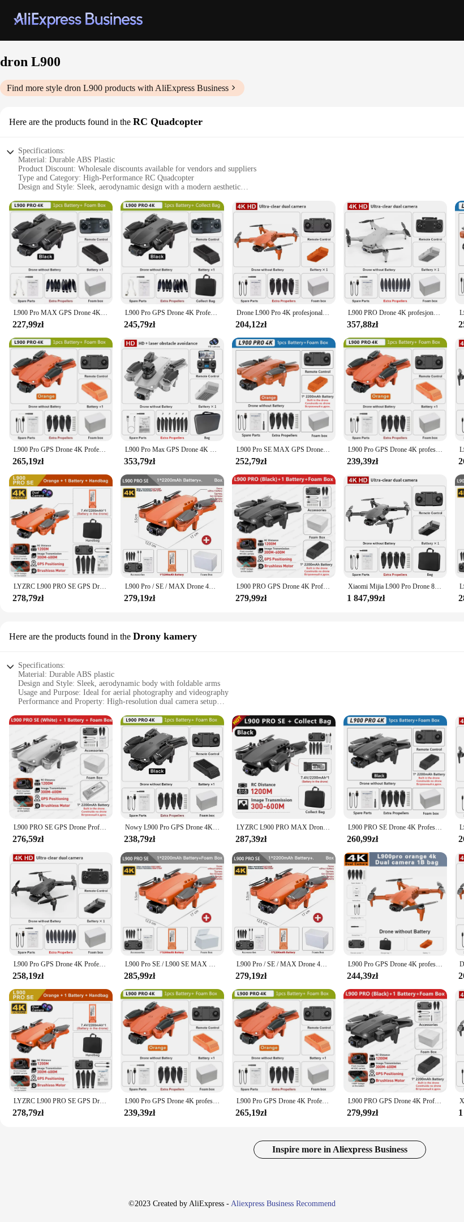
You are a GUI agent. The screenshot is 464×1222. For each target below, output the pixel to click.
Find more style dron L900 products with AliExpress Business (118, 88)
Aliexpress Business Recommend (283, 1203)
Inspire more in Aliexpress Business (339, 1149)
